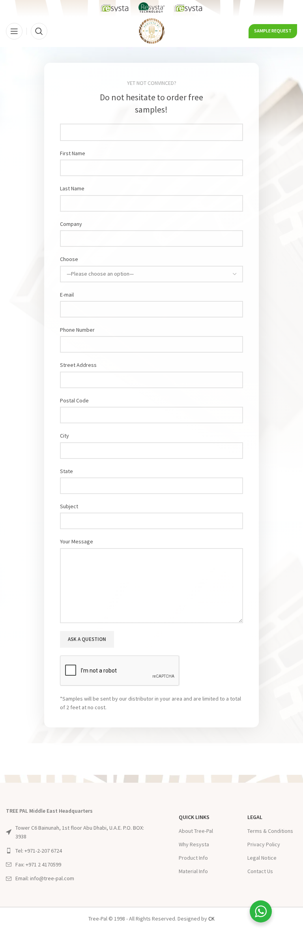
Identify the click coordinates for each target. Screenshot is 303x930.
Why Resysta (194, 844)
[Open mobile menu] (14, 31)
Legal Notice (262, 857)
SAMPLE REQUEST (273, 31)
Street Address (78, 364)
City (64, 435)
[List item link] (79, 850)
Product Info (193, 857)
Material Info (193, 871)
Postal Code (74, 400)
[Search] (39, 31)
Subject (69, 506)
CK (211, 918)
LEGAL (254, 817)
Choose (69, 259)
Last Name (72, 188)
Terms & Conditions (270, 830)
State (66, 471)
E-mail (67, 294)
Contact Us (260, 871)
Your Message (76, 541)
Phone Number (77, 329)
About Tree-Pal (196, 830)
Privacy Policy (263, 844)
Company (71, 223)
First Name (72, 153)
